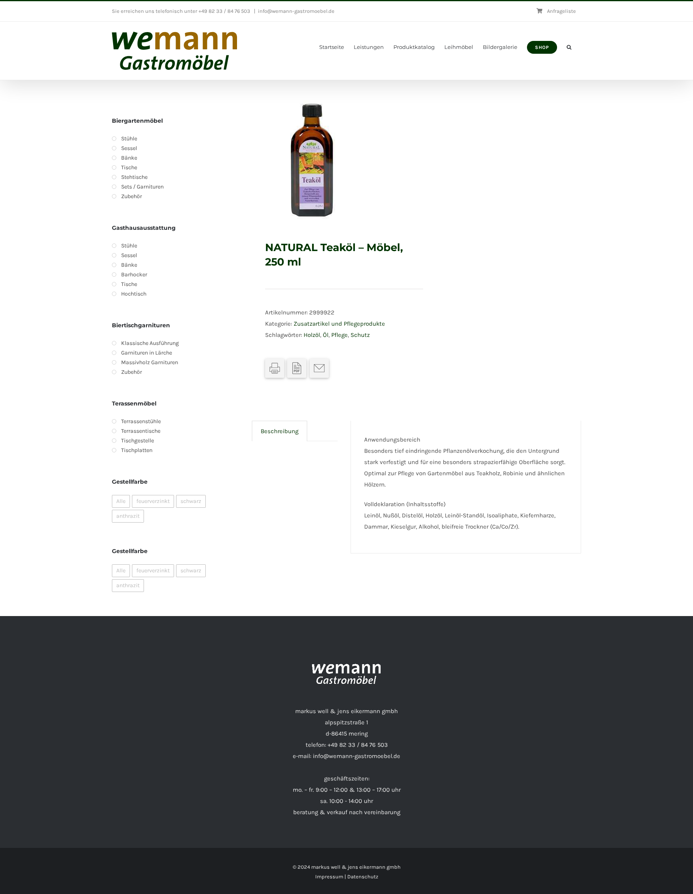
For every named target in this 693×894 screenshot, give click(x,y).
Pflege (339, 335)
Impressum (329, 877)
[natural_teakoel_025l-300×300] (331, 160)
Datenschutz (362, 877)
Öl (325, 335)
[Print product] (274, 368)
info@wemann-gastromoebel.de (296, 11)
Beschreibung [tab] (279, 431)
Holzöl (312, 335)
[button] (569, 47)
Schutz (360, 335)
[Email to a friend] (319, 368)
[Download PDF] (296, 368)
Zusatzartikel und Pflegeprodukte (339, 323)
